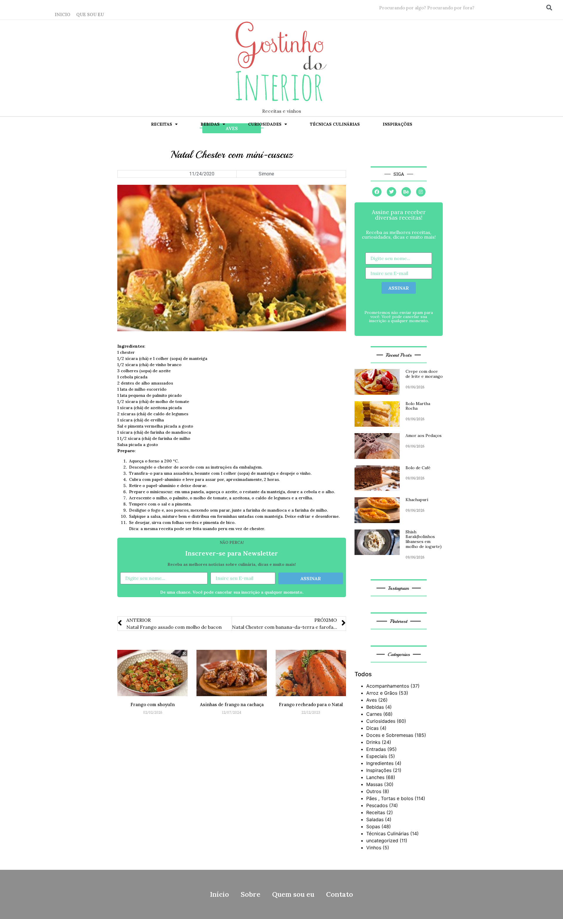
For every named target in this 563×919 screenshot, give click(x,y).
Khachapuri (417, 499)
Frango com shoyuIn (152, 704)
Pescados (377, 805)
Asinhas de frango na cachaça (232, 704)
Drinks (373, 742)
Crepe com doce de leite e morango (424, 374)
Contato (339, 894)
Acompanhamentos (387, 686)
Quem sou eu (293, 894)
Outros (373, 791)
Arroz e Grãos (381, 693)
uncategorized (382, 840)
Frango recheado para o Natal (311, 704)
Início (219, 894)
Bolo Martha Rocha (418, 406)
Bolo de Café (418, 467)
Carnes (374, 714)
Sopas (373, 826)
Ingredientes (380, 763)
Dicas (372, 728)
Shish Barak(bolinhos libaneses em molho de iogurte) (424, 539)
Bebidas (210, 124)
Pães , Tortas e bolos (389, 798)
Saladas (375, 819)
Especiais (376, 756)
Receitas (161, 124)
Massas (374, 784)
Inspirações (397, 124)
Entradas (376, 749)
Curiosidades (265, 124)
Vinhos (373, 847)
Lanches (375, 777)
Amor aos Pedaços (424, 435)
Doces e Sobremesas (389, 735)
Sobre (250, 894)
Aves (371, 700)
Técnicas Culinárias (335, 124)
